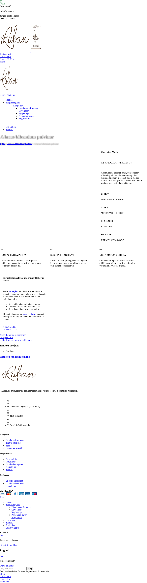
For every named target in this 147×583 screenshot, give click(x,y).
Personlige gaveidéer (15, 448)
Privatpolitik (11, 459)
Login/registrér (12, 528)
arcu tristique (29, 314)
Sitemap (9, 469)
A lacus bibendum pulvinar (19, 143)
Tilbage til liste (6, 337)
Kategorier (18, 105)
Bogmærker (24, 118)
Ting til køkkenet (13, 443)
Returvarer (10, 461)
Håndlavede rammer (15, 440)
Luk (2, 497)
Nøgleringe (24, 113)
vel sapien (13, 291)
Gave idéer (24, 111)
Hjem (2, 143)
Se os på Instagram (14, 481)
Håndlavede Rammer (28, 108)
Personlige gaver (26, 116)
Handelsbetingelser (14, 464)
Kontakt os (11, 467)
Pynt (8, 445)
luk (1, 535)
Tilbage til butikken (9, 545)
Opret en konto (7, 566)
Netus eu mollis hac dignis (15, 356)
